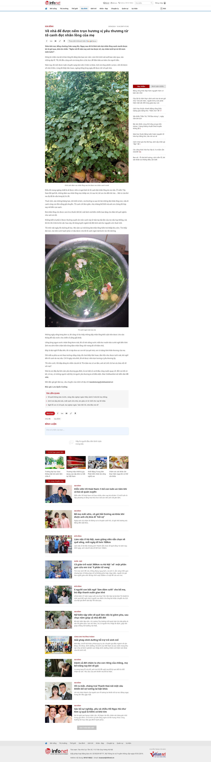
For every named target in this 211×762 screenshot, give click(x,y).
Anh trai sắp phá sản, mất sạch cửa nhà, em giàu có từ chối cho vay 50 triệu (77, 401)
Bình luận (50, 413)
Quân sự (125, 8)
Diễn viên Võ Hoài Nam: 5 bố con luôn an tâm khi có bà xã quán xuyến (100, 490)
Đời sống (53, 8)
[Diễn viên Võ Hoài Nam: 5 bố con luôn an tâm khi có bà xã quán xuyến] (58, 494)
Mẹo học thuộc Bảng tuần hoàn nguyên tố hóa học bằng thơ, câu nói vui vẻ (148, 135)
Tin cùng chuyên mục (56, 481)
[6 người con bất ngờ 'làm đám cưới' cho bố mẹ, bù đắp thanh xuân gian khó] (58, 595)
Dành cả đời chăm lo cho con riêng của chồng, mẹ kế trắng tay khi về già (101, 664)
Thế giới (75, 8)
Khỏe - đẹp (104, 8)
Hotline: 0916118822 (126, 3)
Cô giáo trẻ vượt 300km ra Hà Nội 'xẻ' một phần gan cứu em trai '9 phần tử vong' (100, 566)
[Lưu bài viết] (64, 41)
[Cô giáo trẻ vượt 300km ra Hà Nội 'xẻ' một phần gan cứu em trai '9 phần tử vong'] (58, 569)
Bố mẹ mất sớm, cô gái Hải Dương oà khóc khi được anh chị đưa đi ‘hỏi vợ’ (99, 515)
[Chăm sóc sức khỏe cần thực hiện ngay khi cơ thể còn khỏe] (118, 462)
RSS (164, 8)
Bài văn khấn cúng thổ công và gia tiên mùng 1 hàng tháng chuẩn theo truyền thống (147, 126)
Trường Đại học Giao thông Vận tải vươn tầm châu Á (53, 474)
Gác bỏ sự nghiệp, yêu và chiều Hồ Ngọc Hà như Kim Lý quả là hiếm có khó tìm (100, 710)
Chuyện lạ (115, 8)
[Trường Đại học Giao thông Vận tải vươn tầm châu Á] (54, 462)
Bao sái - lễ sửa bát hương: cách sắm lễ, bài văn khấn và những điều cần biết (149, 158)
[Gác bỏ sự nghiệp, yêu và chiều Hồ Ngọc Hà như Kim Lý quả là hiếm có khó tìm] (58, 714)
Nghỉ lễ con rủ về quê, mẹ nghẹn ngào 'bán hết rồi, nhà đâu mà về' (73, 405)
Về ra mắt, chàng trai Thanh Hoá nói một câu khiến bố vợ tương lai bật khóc (98, 687)
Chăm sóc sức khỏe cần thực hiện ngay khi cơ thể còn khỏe (118, 474)
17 (160, 111)
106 (139, 152)
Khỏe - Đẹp (78, 561)
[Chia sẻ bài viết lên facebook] (46, 41)
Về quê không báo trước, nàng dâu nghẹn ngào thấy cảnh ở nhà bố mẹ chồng (77, 397)
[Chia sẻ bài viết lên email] (55, 41)
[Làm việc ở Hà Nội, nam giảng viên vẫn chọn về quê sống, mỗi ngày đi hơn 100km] (58, 544)
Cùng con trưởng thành (84, 637)
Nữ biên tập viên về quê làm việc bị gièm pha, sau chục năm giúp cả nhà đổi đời (101, 616)
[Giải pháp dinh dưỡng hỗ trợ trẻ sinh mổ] (58, 645)
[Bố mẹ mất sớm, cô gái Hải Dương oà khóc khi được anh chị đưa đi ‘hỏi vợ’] (58, 519)
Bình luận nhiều (158, 86)
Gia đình (84, 8)
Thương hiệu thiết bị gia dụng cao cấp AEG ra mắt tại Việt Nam (75, 474)
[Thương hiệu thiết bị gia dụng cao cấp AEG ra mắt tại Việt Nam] (76, 462)
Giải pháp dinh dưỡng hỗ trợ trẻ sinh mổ (96, 639)
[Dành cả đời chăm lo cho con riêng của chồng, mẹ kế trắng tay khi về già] (58, 668)
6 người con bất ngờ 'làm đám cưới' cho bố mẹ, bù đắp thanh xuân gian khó (100, 591)
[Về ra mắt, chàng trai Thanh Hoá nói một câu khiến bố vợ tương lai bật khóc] (58, 691)
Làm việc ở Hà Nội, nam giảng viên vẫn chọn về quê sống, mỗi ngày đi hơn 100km (99, 541)
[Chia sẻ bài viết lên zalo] (51, 41)
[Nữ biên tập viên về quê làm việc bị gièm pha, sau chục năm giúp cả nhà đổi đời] (58, 620)
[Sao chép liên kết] (60, 41)
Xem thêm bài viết (86, 728)
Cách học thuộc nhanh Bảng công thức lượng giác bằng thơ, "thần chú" (147, 109)
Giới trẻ (93, 8)
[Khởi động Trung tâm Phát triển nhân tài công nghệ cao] (97, 462)
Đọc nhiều (141, 86)
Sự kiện (134, 8)
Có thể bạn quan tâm (55, 452)
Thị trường (64, 8)
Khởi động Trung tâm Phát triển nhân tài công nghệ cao (97, 474)
